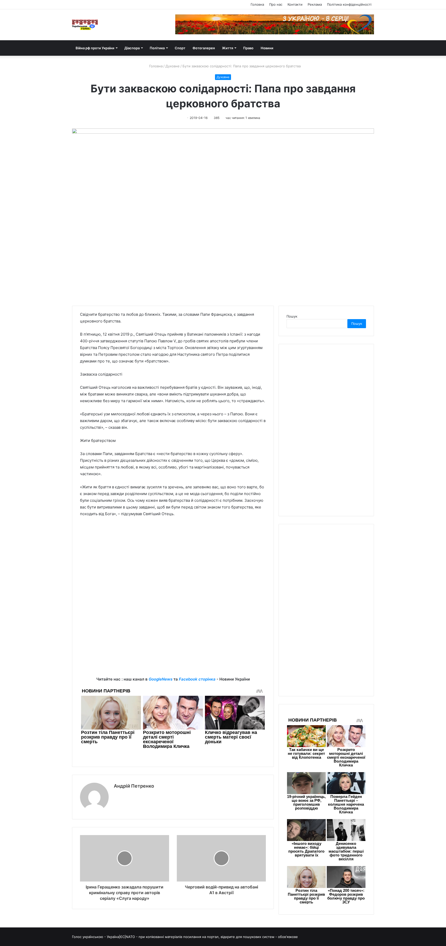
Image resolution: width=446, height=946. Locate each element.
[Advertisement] (173, 560)
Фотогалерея (204, 48)
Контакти (295, 4)
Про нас (275, 4)
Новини (267, 48)
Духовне (172, 66)
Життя (227, 48)
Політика (157, 48)
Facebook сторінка (197, 679)
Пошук (291, 316)
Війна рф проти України (95, 48)
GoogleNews (160, 679)
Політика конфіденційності (349, 4)
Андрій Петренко (134, 786)
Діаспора (132, 48)
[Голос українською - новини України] (85, 25)
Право (248, 48)
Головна (257, 4)
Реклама (315, 4)
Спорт (180, 48)
